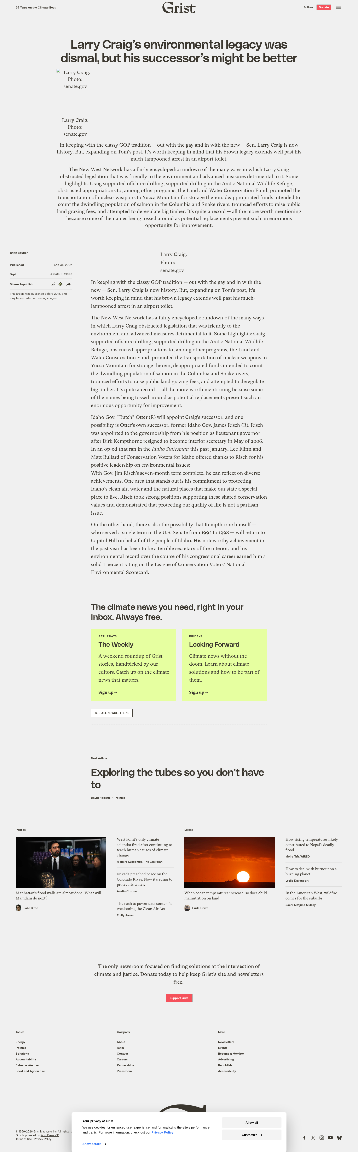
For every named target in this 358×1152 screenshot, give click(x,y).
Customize (249, 1134)
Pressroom (124, 1071)
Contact (122, 1053)
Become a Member (231, 1053)
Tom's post (130, 152)
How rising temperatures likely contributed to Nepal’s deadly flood (311, 844)
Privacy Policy (42, 1139)
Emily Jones (125, 915)
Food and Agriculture (30, 1071)
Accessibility (227, 1071)
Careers (122, 1059)
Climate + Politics (61, 274)
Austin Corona (127, 891)
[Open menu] (338, 7)
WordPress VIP (50, 1135)
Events (222, 1047)
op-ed (110, 449)
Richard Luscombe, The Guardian (139, 861)
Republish (225, 1065)
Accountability (26, 1059)
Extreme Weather (27, 1065)
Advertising (226, 1059)
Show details (91, 1144)
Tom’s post (234, 290)
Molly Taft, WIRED (297, 856)
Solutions (22, 1053)
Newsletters (226, 1042)
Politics (120, 797)
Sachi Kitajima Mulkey (300, 905)
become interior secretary (198, 441)
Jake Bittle (31, 908)
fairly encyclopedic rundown (169, 169)
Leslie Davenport (296, 880)
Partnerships (125, 1065)
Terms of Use (24, 1139)
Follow (308, 7)
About (121, 1042)
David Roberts (100, 797)
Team (120, 1047)
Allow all (252, 1122)
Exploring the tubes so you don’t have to (177, 778)
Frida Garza (200, 908)
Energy (20, 1042)
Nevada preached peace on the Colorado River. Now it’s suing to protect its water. (144, 879)
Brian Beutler (19, 252)
